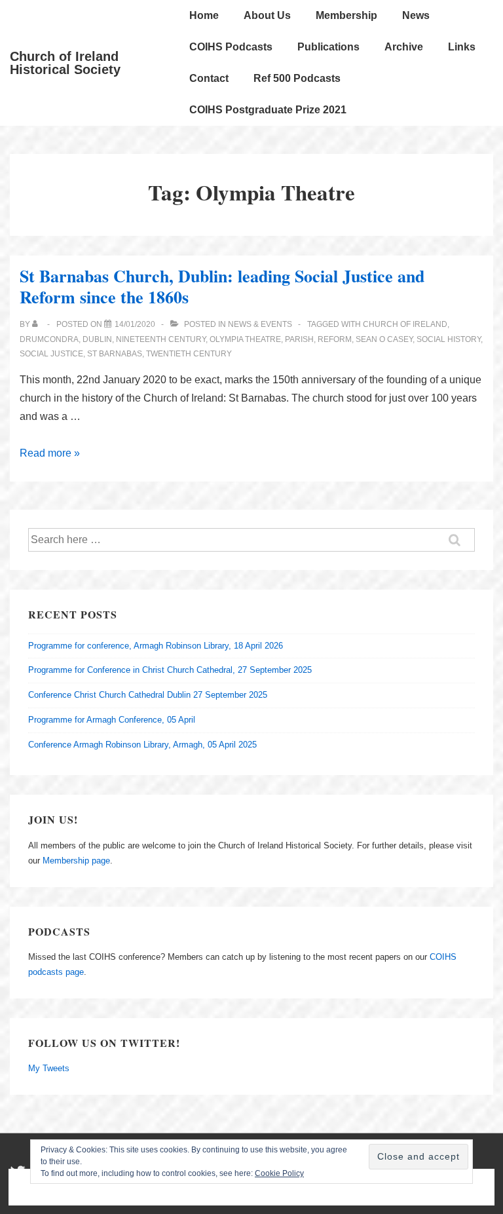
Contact (209, 78)
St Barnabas (114, 353)
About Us (267, 15)
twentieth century (189, 353)
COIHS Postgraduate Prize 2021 (267, 109)
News (416, 15)
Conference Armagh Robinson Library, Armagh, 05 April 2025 (142, 744)
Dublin (97, 339)
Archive (403, 46)
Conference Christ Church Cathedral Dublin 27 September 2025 (147, 695)
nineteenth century (161, 339)
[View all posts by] (37, 324)
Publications (328, 46)
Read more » (50, 453)
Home (204, 15)
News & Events (260, 324)
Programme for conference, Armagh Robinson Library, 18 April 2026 (155, 646)
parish (299, 339)
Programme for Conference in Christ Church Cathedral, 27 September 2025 (170, 670)
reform (335, 339)
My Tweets (48, 1068)
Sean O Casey (384, 339)
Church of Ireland (405, 324)
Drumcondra (49, 339)
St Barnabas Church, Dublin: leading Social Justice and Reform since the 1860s (222, 286)
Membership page (76, 860)
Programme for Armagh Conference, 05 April (111, 720)
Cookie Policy (279, 1173)
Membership (346, 15)
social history (449, 339)
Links (461, 46)
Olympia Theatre (245, 339)
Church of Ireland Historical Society (65, 63)
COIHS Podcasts (230, 46)
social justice (51, 353)
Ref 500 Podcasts (297, 78)
